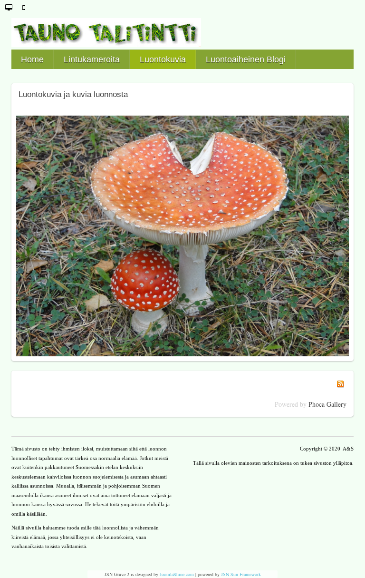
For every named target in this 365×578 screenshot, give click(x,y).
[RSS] (340, 382)
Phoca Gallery (327, 404)
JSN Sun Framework (241, 574)
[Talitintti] (182, 32)
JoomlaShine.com (177, 574)
